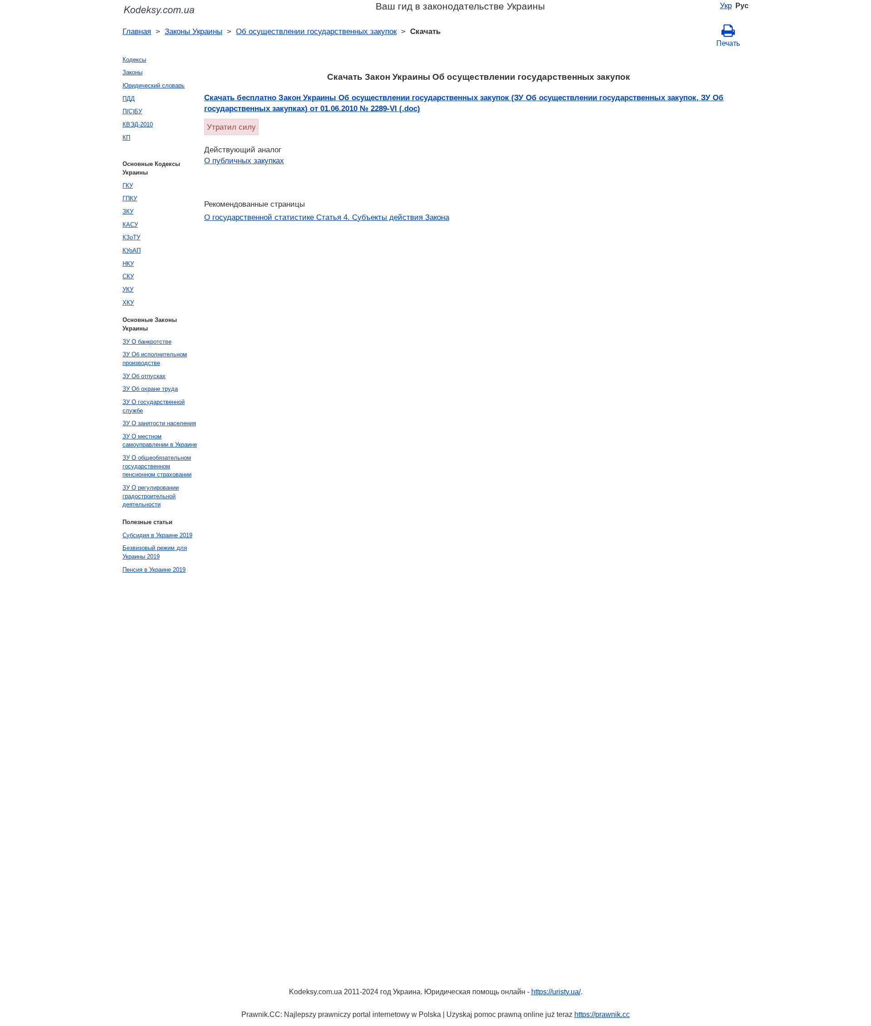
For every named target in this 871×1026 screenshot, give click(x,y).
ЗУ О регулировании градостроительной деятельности (150, 496)
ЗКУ (127, 211)
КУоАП (131, 250)
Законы (132, 72)
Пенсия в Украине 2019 (154, 569)
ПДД (128, 98)
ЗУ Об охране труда (150, 388)
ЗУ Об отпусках (144, 376)
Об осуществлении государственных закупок (316, 31)
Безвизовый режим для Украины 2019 (154, 552)
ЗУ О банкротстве (146, 341)
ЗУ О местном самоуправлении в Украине (159, 440)
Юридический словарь (153, 85)
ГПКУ (129, 198)
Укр (726, 5)
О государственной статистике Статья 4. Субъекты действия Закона (326, 217)
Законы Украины (193, 31)
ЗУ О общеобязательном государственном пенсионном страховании (156, 466)
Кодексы (134, 59)
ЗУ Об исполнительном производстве (154, 358)
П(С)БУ (132, 111)
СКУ (128, 276)
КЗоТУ (131, 237)
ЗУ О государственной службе (153, 406)
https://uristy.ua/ (556, 992)
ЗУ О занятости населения (159, 423)
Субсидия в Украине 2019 (157, 535)
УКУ (127, 289)
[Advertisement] (154, 715)
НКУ (128, 263)
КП (126, 137)
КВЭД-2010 (137, 124)
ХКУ (128, 302)
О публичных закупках (244, 160)
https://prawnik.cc (602, 1014)
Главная (136, 31)
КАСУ (130, 224)
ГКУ (127, 185)
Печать (728, 43)
